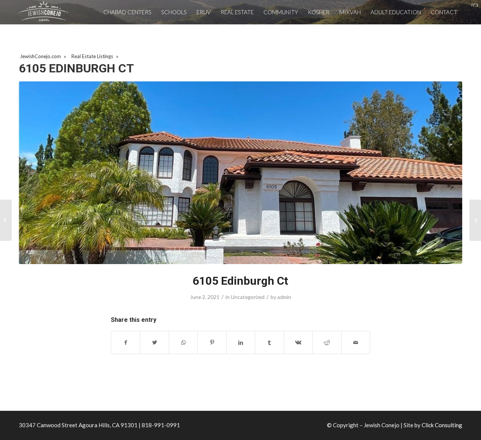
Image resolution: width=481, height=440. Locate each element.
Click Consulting (442, 425)
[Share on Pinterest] (212, 342)
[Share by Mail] (356, 342)
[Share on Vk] (298, 342)
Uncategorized (248, 297)
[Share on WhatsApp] (183, 342)
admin (284, 297)
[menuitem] (127, 12)
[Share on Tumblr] (269, 342)
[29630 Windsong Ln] (475, 220)
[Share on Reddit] (327, 342)
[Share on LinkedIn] (241, 342)
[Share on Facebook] (125, 342)
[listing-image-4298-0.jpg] (240, 172)
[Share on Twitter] (154, 342)
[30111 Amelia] (6, 220)
